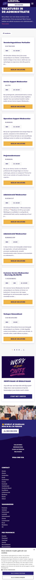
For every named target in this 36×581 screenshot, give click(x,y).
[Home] (5, 3)
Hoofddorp (5, 490)
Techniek (4, 510)
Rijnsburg (4, 494)
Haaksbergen (5, 486)
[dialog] (18, 564)
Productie (4, 508)
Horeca (4, 518)
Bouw (3, 522)
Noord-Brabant (6, 544)
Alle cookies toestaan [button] (18, 573)
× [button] (34, 549)
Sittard (4, 498)
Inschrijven (19, 5)
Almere (4, 473)
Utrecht (4, 542)
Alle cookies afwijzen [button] (18, 577)
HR (2, 527)
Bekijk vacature (18, 70)
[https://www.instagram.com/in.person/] (22, 461)
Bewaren (31, 40)
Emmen (4, 481)
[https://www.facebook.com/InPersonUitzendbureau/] (13, 461)
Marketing (5, 525)
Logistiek (4, 514)
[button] (18, 570)
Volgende (28, 349)
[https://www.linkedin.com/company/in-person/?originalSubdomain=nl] (18, 461)
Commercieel (5, 520)
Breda (3, 477)
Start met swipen (18, 396)
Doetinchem (5, 479)
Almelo (4, 471)
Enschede (4, 484)
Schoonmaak (5, 512)
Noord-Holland (6, 546)
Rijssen (4, 496)
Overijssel (4, 540)
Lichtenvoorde (6, 492)
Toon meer (5, 24)
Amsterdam (5, 475)
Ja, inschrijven (10, 431)
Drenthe (4, 536)
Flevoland (4, 538)
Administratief (6, 516)
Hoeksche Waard (6, 488)
